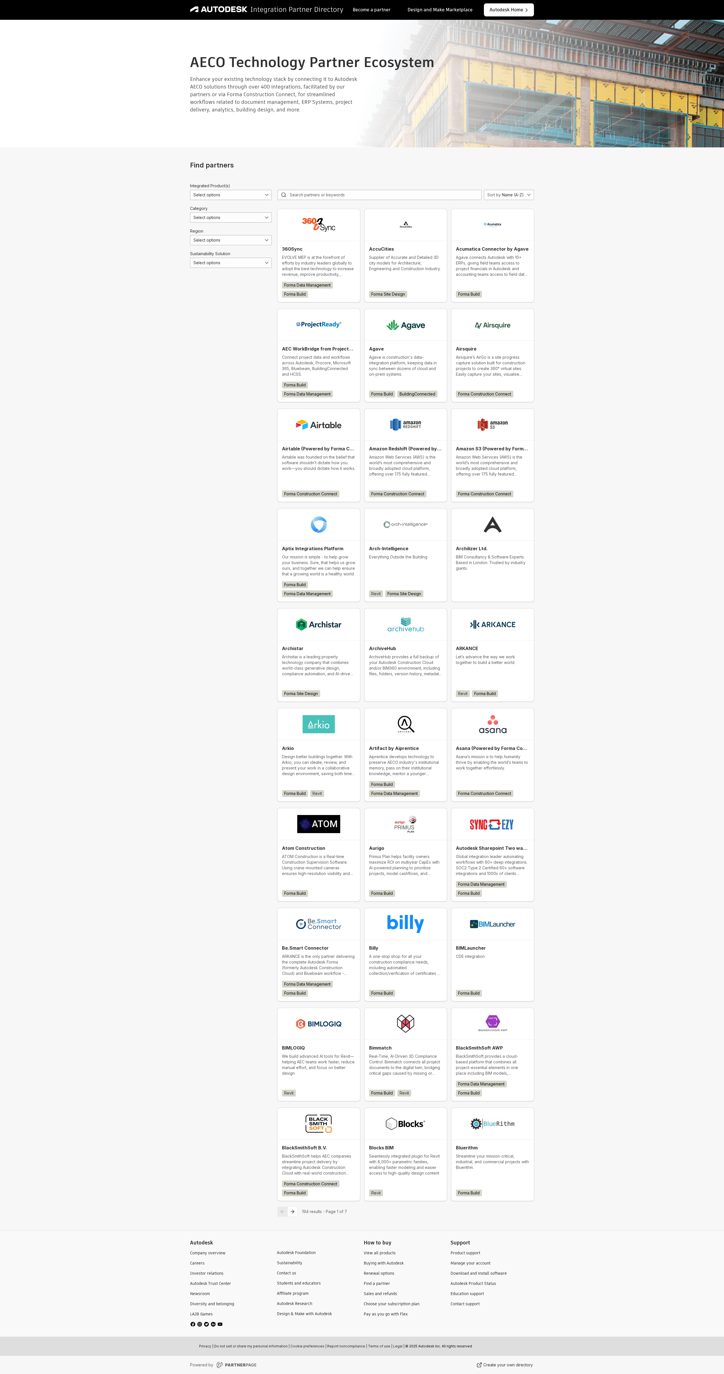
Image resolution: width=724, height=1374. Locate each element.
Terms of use (379, 1346)
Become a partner (372, 10)
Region (196, 231)
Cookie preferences (307, 1346)
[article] (318, 255)
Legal (397, 1346)
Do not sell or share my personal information (251, 1346)
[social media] (206, 1324)
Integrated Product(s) (210, 185)
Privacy (205, 1346)
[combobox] (231, 195)
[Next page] (292, 1212)
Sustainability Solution (210, 253)
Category (199, 208)
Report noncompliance (346, 1346)
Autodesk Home (506, 10)
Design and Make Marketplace (440, 10)
